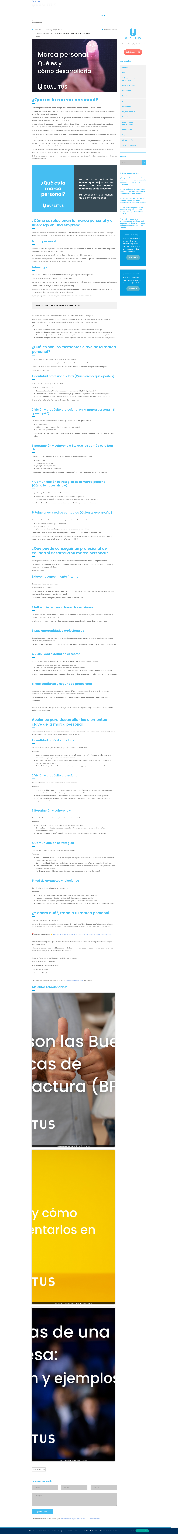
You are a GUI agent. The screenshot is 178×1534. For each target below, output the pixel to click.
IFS (123, 101)
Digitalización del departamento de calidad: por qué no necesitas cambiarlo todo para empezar (132, 191)
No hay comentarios (110, 30)
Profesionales (127, 117)
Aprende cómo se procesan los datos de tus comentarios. (80, 1519)
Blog (103, 15)
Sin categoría (127, 140)
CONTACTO (133, 289)
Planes (66, 15)
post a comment (43, 1512)
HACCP (125, 96)
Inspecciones (127, 106)
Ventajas (57, 15)
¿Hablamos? (113, 15)
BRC (123, 73)
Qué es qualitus (43, 15)
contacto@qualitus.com (45, 10)
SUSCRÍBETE (133, 257)
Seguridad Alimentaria (130, 135)
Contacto (94, 15)
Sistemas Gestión (129, 145)
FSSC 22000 (126, 91)
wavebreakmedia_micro (75, 980)
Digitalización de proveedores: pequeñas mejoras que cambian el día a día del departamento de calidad (133, 211)
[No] (175, 1531)
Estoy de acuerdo (142, 1531)
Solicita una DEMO (133, 52)
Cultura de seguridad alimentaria (130, 79)
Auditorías (126, 67)
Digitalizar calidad (129, 85)
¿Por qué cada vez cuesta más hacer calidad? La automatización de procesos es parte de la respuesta (133, 181)
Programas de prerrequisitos (127, 123)
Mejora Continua (128, 112)
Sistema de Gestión (39, 1469)
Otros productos (79, 15)
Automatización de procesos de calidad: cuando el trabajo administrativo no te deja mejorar (133, 200)
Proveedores (127, 130)
